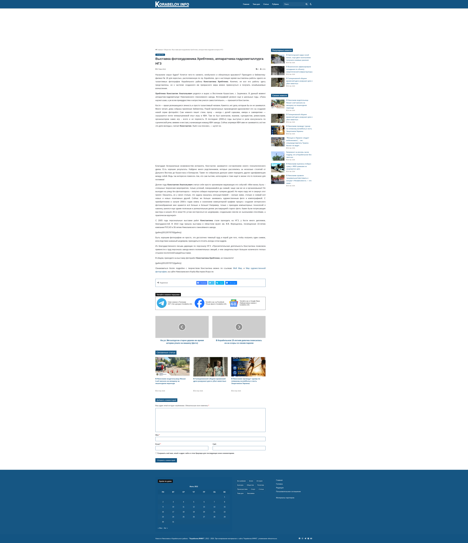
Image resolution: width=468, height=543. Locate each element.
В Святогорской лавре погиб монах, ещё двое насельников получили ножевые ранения (298, 57)
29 (224, 517)
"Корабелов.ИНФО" (196, 538)
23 (163, 517)
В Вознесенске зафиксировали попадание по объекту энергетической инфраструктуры (299, 69)
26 (194, 517)
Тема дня (256, 4)
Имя (157, 435)
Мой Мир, (237, 268)
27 (204, 517)
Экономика (250, 493)
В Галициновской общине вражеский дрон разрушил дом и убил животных (299, 80)
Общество (167, 50)
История (260, 481)
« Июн (160, 528)
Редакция (280, 488)
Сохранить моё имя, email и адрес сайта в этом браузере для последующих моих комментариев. (195, 453)
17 (173, 512)
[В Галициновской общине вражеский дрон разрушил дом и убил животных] (210, 366)
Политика (260, 485)
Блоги (251, 481)
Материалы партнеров (285, 498)
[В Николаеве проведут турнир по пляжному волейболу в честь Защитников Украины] (248, 366)
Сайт (214, 444)
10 (173, 507)
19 (194, 512)
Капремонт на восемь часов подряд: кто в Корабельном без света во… (298, 154)
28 (214, 517)
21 (214, 512)
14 (214, 507)
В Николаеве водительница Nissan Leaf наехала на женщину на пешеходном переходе (170, 381)
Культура (240, 485)
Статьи (266, 4)
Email (158, 444)
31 (173, 522)
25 (183, 517)
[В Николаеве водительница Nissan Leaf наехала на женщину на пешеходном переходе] (172, 366)
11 (183, 507)
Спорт (253, 489)
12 (194, 507)
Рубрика (275, 4)
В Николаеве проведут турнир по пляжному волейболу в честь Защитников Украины (245, 381)
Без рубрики (241, 481)
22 (224, 512)
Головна (279, 484)
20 (204, 512)
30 (163, 522)
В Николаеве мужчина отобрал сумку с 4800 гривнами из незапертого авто (298, 166)
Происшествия (242, 489)
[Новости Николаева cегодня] (172, 4)
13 (204, 507)
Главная (246, 4)
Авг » (166, 528)
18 (183, 512)
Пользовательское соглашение (288, 491)
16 (163, 512)
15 (224, 507)
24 (173, 517)
